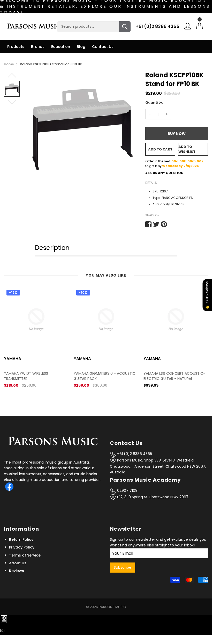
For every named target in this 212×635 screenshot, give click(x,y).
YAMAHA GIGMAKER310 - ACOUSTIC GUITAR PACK (53, 376)
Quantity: (154, 102)
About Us (17, 563)
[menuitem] (16, 46)
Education (60, 46)
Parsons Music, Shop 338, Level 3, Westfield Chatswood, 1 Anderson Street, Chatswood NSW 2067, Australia (158, 466)
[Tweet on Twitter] (156, 224)
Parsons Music (112, 606)
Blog (81, 46)
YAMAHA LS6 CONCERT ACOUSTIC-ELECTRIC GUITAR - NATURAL (123, 376)
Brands (37, 46)
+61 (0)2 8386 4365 (157, 26)
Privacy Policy (21, 547)
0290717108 (127, 490)
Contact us (102, 46)
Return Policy (21, 539)
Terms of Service (25, 555)
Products (15, 46)
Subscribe (122, 567)
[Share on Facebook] (148, 224)
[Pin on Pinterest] (164, 224)
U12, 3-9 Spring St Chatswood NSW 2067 (152, 497)
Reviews (16, 570)
